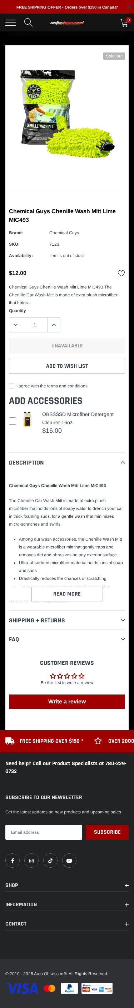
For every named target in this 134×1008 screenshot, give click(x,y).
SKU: (14, 244)
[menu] (10, 22)
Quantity (17, 310)
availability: (21, 255)
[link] (12, 860)
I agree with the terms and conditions (51, 385)
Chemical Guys (64, 232)
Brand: (16, 232)
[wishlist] (121, 273)
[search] (28, 23)
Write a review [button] (67, 701)
